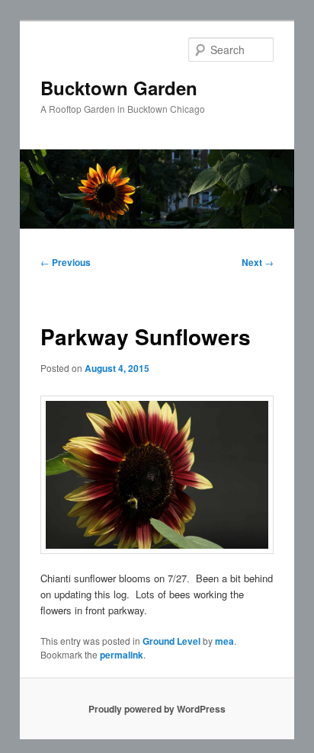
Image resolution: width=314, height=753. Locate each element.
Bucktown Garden (118, 88)
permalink (121, 655)
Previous (65, 262)
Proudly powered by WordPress (157, 709)
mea (224, 641)
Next (258, 262)
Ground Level (171, 641)
